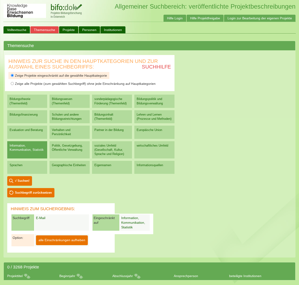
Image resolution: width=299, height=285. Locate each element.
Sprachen (16, 165)
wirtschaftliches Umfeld (152, 145)
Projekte (69, 30)
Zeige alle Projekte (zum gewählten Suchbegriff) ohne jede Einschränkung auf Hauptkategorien (85, 84)
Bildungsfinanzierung (24, 114)
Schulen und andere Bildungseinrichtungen (67, 116)
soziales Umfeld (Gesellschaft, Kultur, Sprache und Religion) (109, 150)
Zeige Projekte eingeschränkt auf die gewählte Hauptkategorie (61, 75)
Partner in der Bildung (109, 130)
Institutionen (113, 30)
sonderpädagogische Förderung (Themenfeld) (110, 101)
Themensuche (44, 30)
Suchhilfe (156, 67)
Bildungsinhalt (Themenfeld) (103, 116)
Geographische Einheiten (69, 165)
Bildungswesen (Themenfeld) (62, 101)
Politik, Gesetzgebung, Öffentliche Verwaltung (67, 147)
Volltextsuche (16, 30)
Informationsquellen (150, 165)
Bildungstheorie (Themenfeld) (20, 101)
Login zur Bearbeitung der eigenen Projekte (260, 18)
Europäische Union (149, 130)
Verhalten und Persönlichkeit (61, 132)
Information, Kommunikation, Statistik (27, 147)
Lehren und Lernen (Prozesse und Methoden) (154, 116)
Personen (89, 30)
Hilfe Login (175, 18)
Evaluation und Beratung (26, 130)
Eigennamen (102, 165)
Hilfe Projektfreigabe (205, 18)
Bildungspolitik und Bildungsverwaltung (150, 101)
